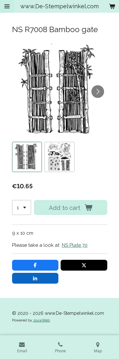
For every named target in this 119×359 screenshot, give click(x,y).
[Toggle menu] (7, 6)
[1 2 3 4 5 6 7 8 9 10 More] (21, 207)
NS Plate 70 (75, 245)
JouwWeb (41, 320)
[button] (27, 157)
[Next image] (97, 91)
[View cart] (112, 6)
